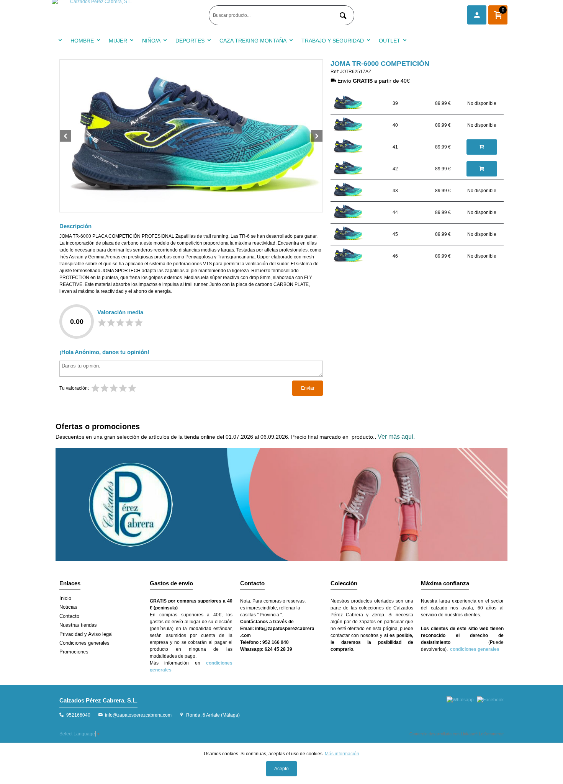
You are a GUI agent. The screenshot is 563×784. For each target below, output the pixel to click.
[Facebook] (490, 699)
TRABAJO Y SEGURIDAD (332, 41)
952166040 (78, 715)
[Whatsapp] (460, 699)
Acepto (281, 768)
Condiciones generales (84, 643)
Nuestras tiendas (78, 625)
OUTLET (389, 41)
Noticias (68, 607)
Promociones (73, 652)
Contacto (69, 616)
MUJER (118, 41)
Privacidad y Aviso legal (86, 634)
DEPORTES (190, 41)
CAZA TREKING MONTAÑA (252, 41)
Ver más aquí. (396, 436)
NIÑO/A (151, 41)
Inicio (65, 598)
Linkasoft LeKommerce (482, 734)
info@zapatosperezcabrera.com (138, 715)
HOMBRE (82, 41)
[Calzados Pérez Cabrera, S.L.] (128, 15)
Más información (342, 753)
